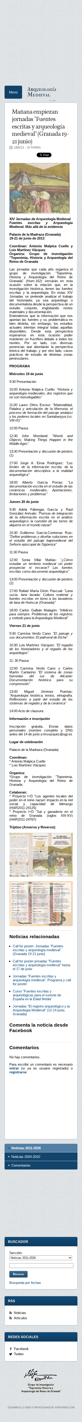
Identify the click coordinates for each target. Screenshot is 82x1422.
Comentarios (21, 1165)
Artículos (20, 1318)
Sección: (15, 1253)
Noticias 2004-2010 (25, 1157)
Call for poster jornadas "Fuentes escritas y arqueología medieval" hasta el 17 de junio (41, 965)
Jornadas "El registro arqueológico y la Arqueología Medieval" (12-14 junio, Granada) (41, 1010)
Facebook (21, 1349)
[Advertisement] (41, 41)
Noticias (20, 1313)
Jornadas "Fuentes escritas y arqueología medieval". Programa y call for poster (42, 980)
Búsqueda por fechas (25, 1283)
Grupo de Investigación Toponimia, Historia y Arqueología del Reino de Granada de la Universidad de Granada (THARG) (41, 1381)
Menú (13, 92)
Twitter (19, 1354)
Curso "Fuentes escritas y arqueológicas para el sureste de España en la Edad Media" (37, 995)
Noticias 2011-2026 (26, 1148)
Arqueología (41, 92)
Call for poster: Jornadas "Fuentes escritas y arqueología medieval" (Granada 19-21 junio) (38, 950)
